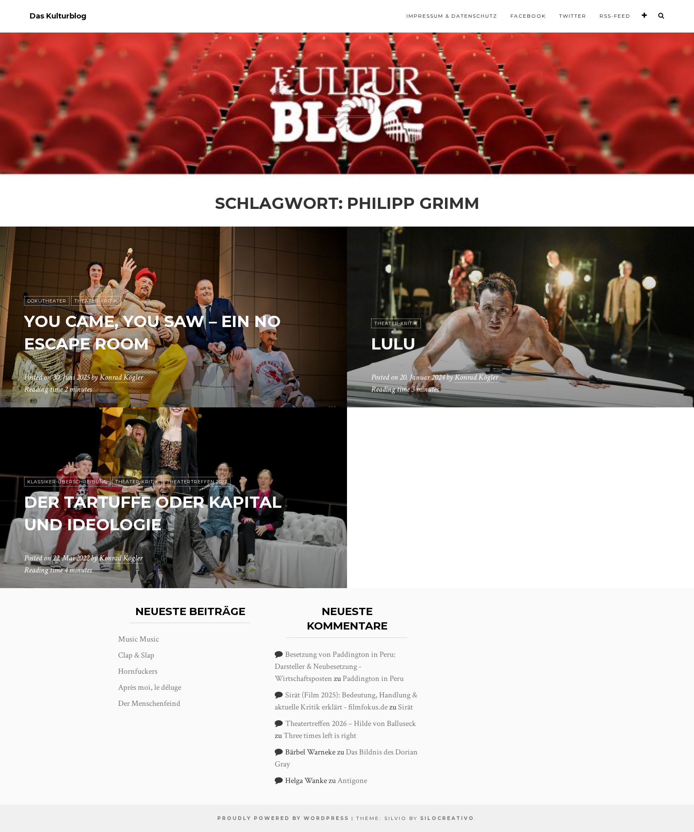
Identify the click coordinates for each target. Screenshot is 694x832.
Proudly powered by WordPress (283, 818)
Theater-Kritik (96, 301)
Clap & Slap (136, 655)
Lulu (393, 344)
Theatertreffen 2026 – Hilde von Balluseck (350, 723)
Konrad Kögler (121, 377)
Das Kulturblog (58, 16)
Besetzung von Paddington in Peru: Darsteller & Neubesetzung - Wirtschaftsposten (335, 666)
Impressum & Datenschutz (451, 16)
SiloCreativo (447, 818)
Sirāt (405, 707)
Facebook (528, 16)
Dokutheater (46, 301)
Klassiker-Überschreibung (67, 481)
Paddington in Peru (373, 678)
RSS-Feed (615, 16)
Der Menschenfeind (149, 703)
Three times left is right (320, 735)
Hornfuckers (137, 671)
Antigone (352, 780)
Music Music (138, 639)
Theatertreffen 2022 (197, 481)
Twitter (572, 16)
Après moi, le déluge (149, 687)
